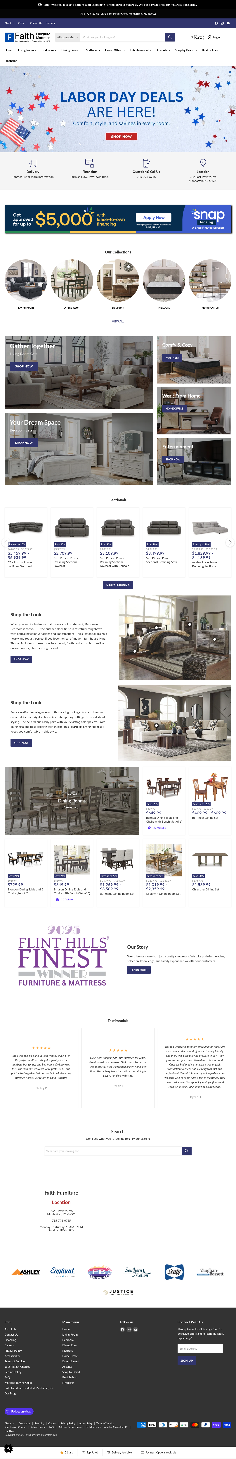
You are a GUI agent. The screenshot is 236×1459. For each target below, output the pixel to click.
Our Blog (10, 1393)
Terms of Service (15, 1361)
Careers (22, 23)
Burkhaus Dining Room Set (117, 893)
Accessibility (12, 1356)
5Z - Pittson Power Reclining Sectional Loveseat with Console (114, 561)
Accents (162, 50)
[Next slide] (226, 109)
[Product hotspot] (156, 627)
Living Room (26, 50)
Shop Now (21, 659)
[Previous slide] (10, 109)
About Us (10, 23)
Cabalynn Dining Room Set (163, 893)
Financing (50, 23)
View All (118, 321)
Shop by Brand (185, 50)
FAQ (7, 1377)
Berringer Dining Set (205, 817)
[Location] (203, 171)
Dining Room (70, 50)
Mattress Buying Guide (18, 1382)
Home (9, 50)
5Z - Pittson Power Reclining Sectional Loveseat (66, 561)
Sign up (187, 1361)
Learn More (139, 969)
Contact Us (36, 23)
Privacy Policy (13, 1350)
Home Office (114, 50)
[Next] (230, 542)
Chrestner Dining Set (205, 889)
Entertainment (140, 50)
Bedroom (47, 50)
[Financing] (89, 171)
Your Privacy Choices (17, 1366)
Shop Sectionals (118, 584)
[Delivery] (33, 171)
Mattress (92, 50)
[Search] (170, 37)
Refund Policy (13, 1372)
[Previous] (5, 542)
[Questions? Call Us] (146, 171)
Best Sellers (210, 50)
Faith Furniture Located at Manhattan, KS (29, 1388)
